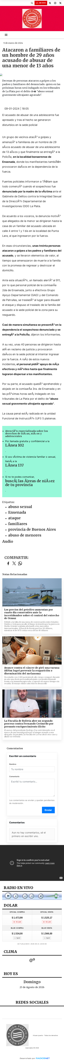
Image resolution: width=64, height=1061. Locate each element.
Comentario (14, 776)
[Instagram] (55, 2)
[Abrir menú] (6, 34)
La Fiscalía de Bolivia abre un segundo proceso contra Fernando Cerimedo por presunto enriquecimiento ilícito (28, 723)
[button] (31, 2)
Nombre (12, 764)
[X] (49, 2)
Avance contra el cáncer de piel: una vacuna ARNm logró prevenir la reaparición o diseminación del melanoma (31, 670)
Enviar (48, 810)
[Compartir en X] (14, 563)
